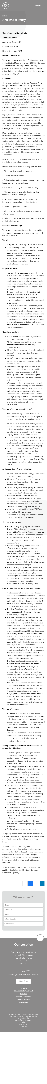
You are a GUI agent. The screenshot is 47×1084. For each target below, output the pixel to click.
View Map (23, 981)
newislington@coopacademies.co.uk (23, 975)
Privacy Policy (23, 1024)
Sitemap (23, 1022)
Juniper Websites (30, 1017)
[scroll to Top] (40, 938)
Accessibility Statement (23, 1020)
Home (4, 16)
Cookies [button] (24, 1026)
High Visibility (23, 1018)
